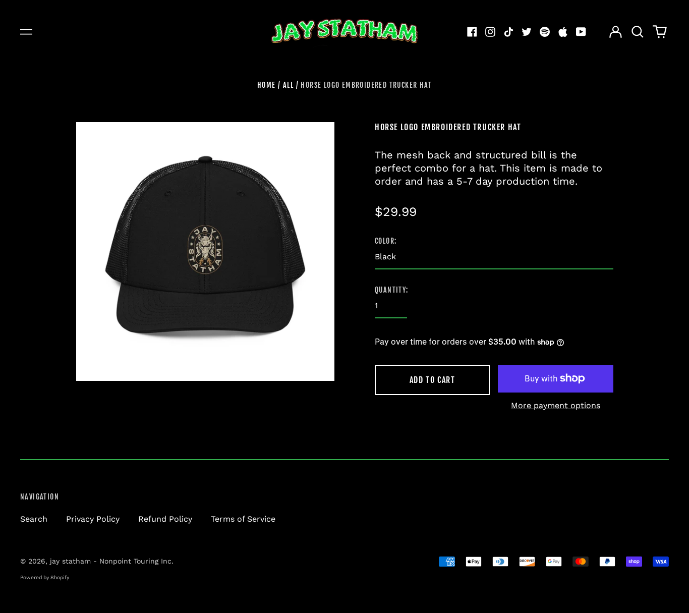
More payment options (555, 405)
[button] (637, 32)
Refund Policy (165, 519)
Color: (385, 241)
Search (33, 519)
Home (266, 85)
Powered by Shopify (44, 577)
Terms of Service (243, 519)
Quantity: (392, 290)
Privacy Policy (93, 519)
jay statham (70, 561)
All (288, 85)
